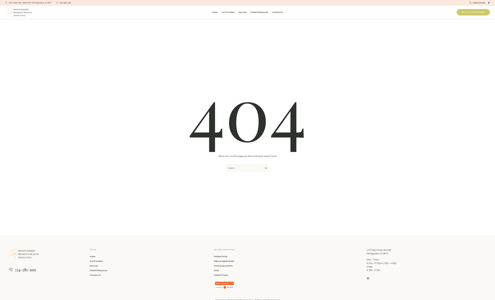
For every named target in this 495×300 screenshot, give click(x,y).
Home (92, 256)
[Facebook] (368, 278)
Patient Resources (98, 270)
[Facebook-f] (489, 3)
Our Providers (96, 261)
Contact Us (95, 275)
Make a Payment (222, 283)
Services (94, 265)
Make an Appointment (224, 261)
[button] (63, 3)
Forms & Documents (223, 265)
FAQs (216, 270)
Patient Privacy (221, 275)
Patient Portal (220, 256)
